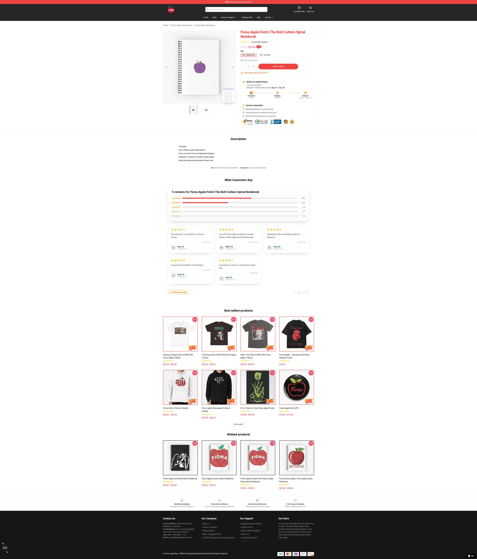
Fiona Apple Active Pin (289, 408)
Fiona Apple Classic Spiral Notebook (218, 478)
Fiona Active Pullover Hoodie (175, 408)
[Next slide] (232, 67)
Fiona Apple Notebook (205, 25)
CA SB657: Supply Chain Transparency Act (218, 538)
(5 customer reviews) (259, 42)
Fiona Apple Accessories (181, 25)
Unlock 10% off (5, 548)
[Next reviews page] (307, 293)
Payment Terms (247, 527)
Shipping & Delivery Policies (251, 524)
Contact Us (245, 534)
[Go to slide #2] (206, 109)
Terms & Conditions (209, 527)
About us (205, 524)
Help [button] (472, 556)
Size (242, 51)
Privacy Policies (208, 531)
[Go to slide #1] (193, 109)
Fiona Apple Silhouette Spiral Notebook (180, 478)
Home (165, 25)
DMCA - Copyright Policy (211, 534)
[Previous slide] (166, 67)
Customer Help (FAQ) (249, 538)
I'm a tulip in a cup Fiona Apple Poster (257, 408)
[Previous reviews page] (295, 293)
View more (238, 424)
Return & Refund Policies (250, 531)
